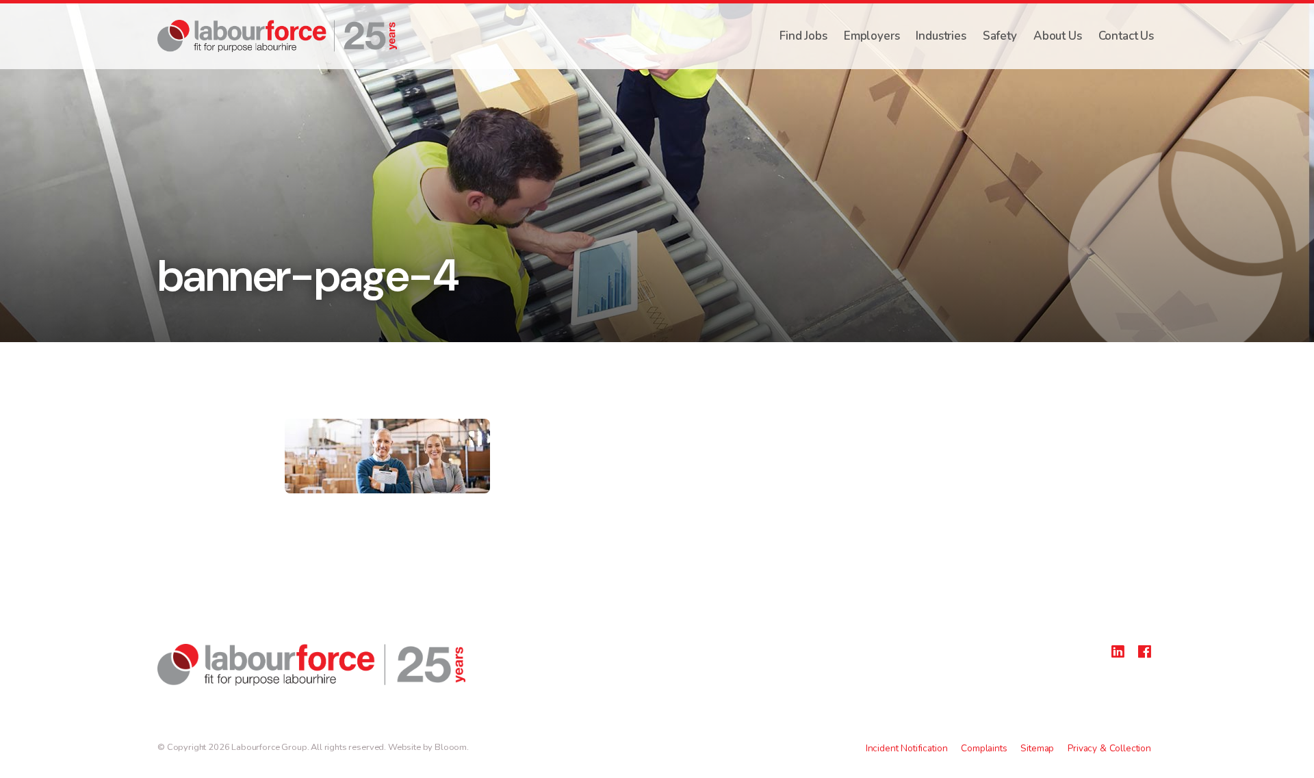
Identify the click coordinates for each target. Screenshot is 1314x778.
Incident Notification (907, 748)
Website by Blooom (427, 747)
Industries (941, 36)
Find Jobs (803, 36)
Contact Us (1126, 36)
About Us (1057, 36)
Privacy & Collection (1109, 748)
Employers (872, 36)
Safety (1000, 36)
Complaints (984, 748)
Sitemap (1037, 748)
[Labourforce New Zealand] (277, 36)
